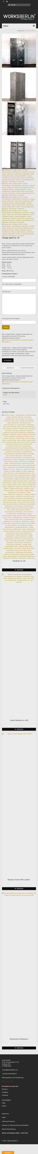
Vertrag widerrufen (7, 1081)
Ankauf (4, 1106)
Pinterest (4, 1089)
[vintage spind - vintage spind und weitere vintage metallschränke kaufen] (19, 50)
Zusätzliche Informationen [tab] (27, 367)
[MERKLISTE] (3, 1)
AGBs (3, 1117)
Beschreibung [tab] (10, 367)
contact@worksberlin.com (10, 1070)
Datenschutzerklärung (8, 1129)
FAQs (3, 1103)
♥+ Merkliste (7, 360)
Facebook (5, 1095)
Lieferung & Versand (8, 1121)
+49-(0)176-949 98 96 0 (9, 1073)
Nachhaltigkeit (6, 1100)
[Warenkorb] (6, 1)
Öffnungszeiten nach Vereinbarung (12, 1077)
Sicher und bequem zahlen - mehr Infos (15, 1133)
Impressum (5, 1113)
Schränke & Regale (30, 30)
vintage (5, 394)
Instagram (5, 1092)
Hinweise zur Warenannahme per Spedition (15, 1125)
